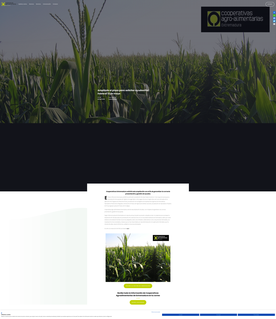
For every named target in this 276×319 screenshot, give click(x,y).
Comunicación (113, 99)
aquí (128, 228)
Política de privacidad (155, 312)
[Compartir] (274, 12)
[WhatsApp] (274, 15)
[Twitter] (274, 21)
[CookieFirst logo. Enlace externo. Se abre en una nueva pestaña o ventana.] (1, 313)
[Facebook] (274, 18)
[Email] (274, 24)
